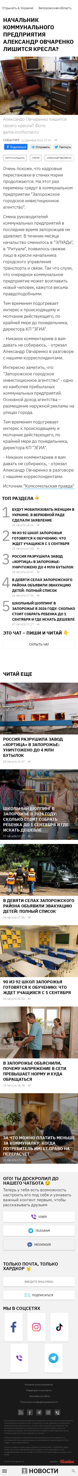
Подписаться (42, 1295)
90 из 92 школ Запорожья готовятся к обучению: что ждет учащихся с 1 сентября (40, 538)
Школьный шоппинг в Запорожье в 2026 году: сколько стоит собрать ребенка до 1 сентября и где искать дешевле (36, 819)
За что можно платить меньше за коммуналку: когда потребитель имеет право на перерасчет (39, 1146)
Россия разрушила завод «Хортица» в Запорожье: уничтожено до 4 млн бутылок (42, 561)
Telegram (42, 1231)
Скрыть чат (39, 644)
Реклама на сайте (39, 1396)
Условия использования (39, 1384)
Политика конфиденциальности (39, 1401)
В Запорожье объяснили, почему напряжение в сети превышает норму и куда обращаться (34, 1071)
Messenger (42, 1244)
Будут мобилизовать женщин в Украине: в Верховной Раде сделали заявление (43, 515)
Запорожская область (55, 8)
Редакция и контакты (39, 1390)
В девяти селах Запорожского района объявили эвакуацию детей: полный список (42, 585)
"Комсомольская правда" (49, 486)
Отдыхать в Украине (17, 8)
